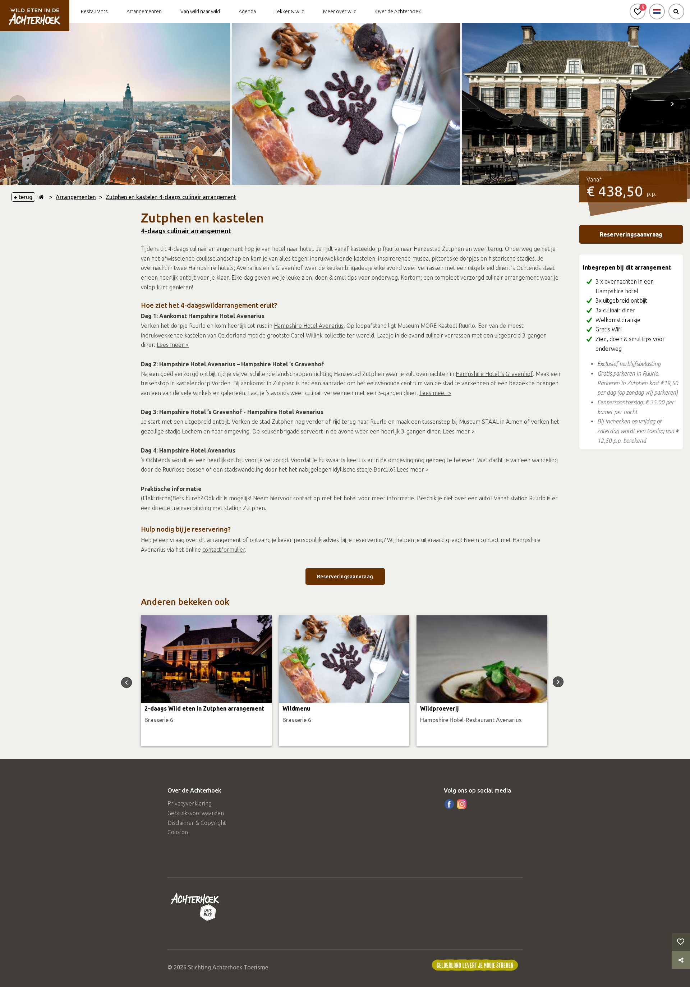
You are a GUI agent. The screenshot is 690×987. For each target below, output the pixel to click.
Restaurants (94, 11)
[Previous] (17, 104)
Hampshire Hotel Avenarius (309, 325)
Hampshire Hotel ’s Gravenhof (494, 374)
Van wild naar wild (200, 11)
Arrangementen (144, 11)
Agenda (247, 11)
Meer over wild (339, 11)
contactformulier (223, 549)
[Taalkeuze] (657, 11)
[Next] (672, 104)
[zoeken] (676, 11)
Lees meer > (173, 344)
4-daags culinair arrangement (186, 231)
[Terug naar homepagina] (41, 197)
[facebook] (449, 804)
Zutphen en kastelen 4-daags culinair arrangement (171, 197)
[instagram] (461, 804)
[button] (637, 11)
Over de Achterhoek (398, 11)
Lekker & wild (289, 11)
